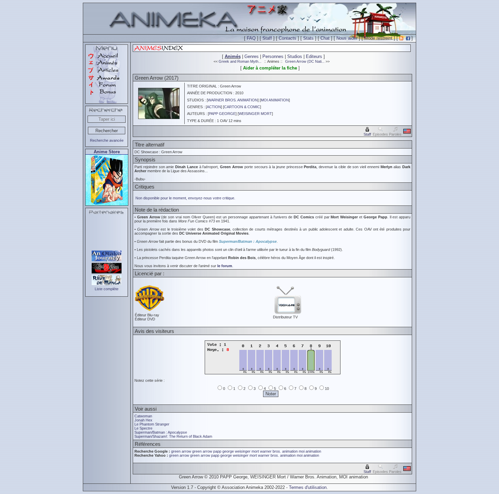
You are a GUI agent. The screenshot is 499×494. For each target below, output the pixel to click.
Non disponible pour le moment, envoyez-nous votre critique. (185, 198)
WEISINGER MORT (255, 114)
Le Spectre (143, 428)
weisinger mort (247, 451)
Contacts (287, 38)
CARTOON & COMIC (242, 107)
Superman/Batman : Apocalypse (248, 241)
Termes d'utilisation (308, 487)
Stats (308, 38)
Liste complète (106, 289)
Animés (233, 56)
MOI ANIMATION (275, 100)
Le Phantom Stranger (151, 424)
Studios (294, 56)
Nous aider (346, 38)
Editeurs (314, 56)
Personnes (272, 56)
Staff (267, 38)
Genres (251, 56)
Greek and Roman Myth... (240, 61)
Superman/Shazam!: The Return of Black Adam (173, 436)
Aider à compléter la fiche (270, 68)
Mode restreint (378, 38)
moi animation (310, 451)
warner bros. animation (279, 451)
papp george (223, 451)
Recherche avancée (107, 140)
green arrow (181, 451)
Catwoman (143, 416)
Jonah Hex (143, 420)
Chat (325, 38)
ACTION (214, 107)
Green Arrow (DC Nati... (305, 61)
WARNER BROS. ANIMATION (233, 100)
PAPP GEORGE (222, 114)
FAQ (251, 38)
